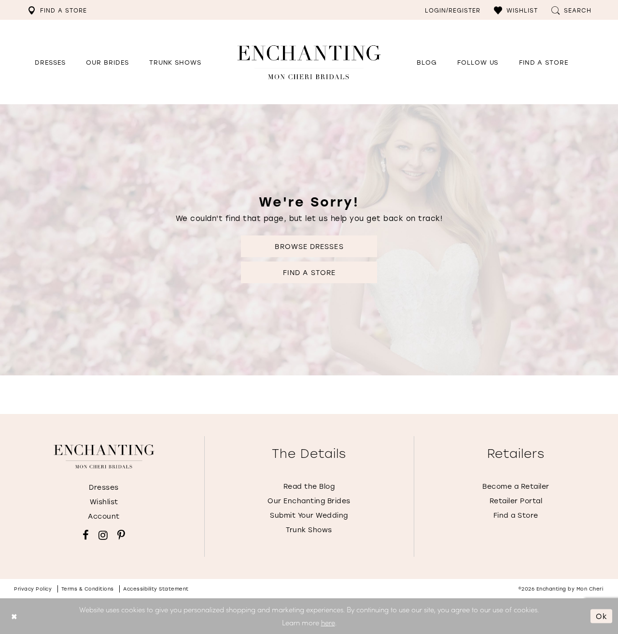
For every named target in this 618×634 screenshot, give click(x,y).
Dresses (104, 487)
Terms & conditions (87, 589)
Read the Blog (309, 486)
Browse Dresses (309, 246)
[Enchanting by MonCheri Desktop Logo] (309, 62)
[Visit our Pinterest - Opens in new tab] (121, 535)
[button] (516, 10)
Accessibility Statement (156, 589)
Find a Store (309, 272)
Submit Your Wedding (309, 515)
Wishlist (104, 501)
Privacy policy (33, 589)
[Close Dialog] (14, 616)
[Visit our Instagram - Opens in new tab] (103, 535)
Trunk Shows (309, 529)
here (328, 622)
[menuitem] (57, 10)
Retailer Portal (516, 500)
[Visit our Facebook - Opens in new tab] (86, 535)
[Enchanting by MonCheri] (104, 456)
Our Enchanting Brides (309, 500)
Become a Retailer (515, 486)
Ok (601, 616)
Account (104, 516)
